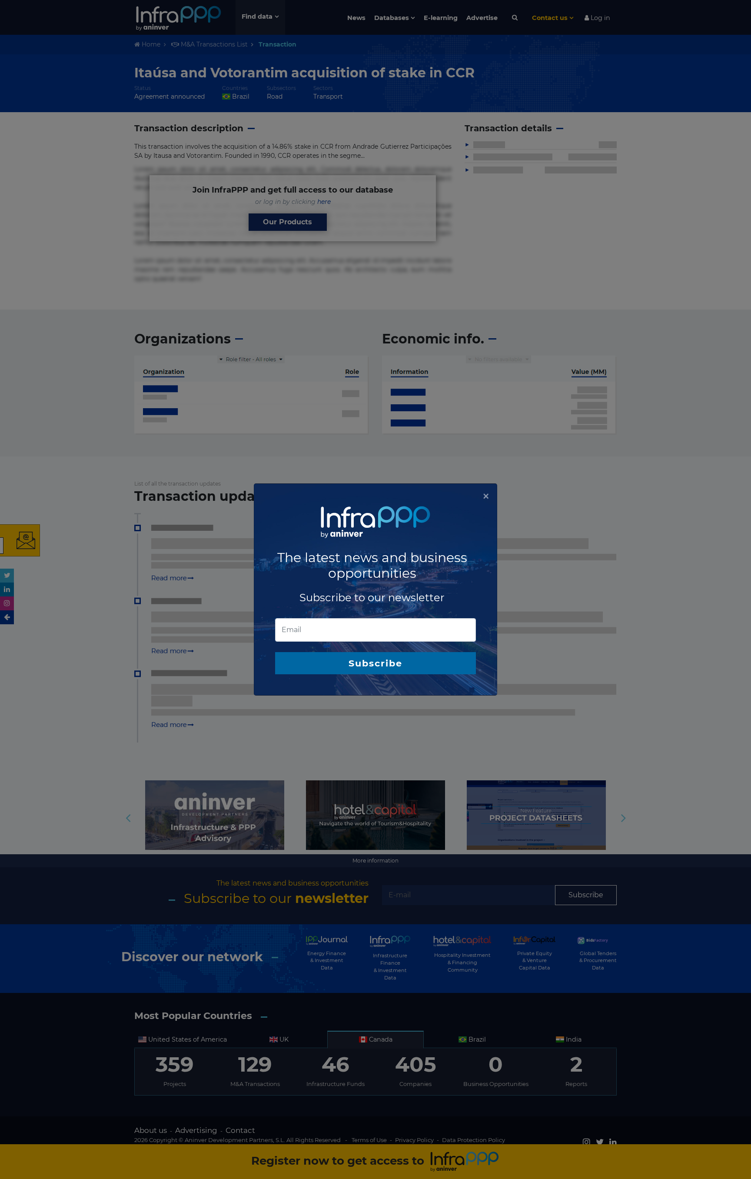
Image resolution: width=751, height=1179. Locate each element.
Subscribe (375, 663)
